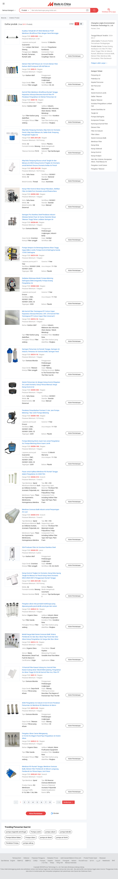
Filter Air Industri (97, 131)
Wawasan (102, 858)
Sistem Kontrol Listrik (98, 93)
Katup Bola (95, 145)
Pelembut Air (95, 79)
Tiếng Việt (59, 863)
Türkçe (52, 863)
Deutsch (57, 860)
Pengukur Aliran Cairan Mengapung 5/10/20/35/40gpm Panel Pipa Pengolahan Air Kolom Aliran (41, 735)
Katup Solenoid (96, 148)
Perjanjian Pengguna (38, 858)
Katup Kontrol (96, 152)
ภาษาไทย (44, 863)
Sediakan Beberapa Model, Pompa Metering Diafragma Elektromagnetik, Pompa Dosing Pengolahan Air (37, 280)
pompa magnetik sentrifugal (16, 832)
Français (42, 860)
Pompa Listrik (36, 832)
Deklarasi (26, 858)
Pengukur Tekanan (97, 169)
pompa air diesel (46, 837)
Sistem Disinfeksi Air (98, 109)
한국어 (92, 860)
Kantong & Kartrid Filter (99, 124)
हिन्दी (113, 860)
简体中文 (20, 860)
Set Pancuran (96, 86)
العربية (98, 860)
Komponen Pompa (97, 120)
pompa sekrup (28, 843)
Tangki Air (94, 113)
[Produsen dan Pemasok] (59, 4)
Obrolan (56, 813)
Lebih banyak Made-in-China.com (70, 858)
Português (66, 860)
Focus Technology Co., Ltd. (52, 867)
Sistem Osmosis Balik (98, 138)
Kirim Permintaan (74, 56)
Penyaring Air (96, 75)
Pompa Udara (30, 837)
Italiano (74, 860)
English (12, 860)
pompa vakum (50, 832)
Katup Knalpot (96, 156)
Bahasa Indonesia (70, 863)
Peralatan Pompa (12, 843)
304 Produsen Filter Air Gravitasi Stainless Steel (39, 547)
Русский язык (83, 860)
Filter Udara (95, 134)
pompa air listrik (62, 837)
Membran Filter (96, 141)
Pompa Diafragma (97, 116)
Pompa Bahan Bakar (13, 837)
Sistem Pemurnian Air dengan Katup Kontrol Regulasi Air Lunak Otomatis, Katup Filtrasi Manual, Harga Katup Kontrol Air (41, 384)
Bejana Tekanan (96, 100)
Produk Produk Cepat (90, 858)
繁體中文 (28, 860)
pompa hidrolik (65, 832)
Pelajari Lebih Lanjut (99, 63)
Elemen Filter (95, 127)
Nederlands (106, 860)
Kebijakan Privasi (52, 858)
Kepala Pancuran (97, 82)
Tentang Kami (16, 858)
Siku (92, 89)
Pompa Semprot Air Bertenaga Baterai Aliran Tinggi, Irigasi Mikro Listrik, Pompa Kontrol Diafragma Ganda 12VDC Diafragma (41, 249)
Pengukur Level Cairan (99, 165)
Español (50, 860)
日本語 (35, 860)
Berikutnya (68, 802)
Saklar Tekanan (96, 96)
